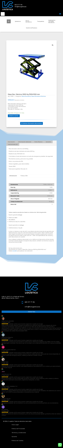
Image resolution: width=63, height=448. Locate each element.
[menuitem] (3, 14)
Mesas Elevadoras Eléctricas (38, 96)
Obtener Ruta (31, 311)
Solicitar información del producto (32, 123)
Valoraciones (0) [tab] (13, 144)
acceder (14, 251)
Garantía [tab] (48, 142)
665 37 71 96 (18, 5)
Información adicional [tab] (24, 142)
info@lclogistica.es (20, 6)
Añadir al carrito (13, 115)
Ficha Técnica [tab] (38, 142)
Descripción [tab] (11, 142)
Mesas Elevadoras (26, 96)
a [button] (9, 21)
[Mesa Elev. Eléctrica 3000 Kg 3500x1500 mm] (31, 66)
